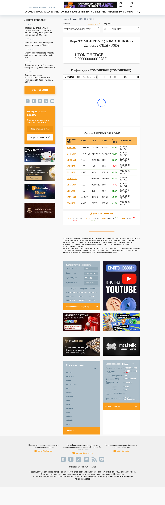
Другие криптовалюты (101, 213)
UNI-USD (71, 191)
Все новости (40, 90)
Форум (122, 12)
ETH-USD (71, 147)
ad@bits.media (123, 451)
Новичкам (71, 12)
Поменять (92, 24)
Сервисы (96, 12)
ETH (88, 218)
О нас (130, 12)
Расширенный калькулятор (77, 306)
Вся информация (112, 406)
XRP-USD (71, 166)
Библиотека (57, 12)
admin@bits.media (45, 451)
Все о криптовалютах (37, 12)
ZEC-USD (71, 203)
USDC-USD (72, 178)
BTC (70, 218)
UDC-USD (71, 185)
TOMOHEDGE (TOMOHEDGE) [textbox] (77, 29)
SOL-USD (71, 172)
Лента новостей (35, 19)
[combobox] (81, 29)
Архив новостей (82, 479)
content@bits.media (84, 453)
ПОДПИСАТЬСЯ (38, 137)
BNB (104, 218)
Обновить (70, 431)
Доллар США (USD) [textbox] (113, 29)
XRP (124, 218)
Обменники (84, 12)
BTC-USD (71, 154)
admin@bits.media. (115, 474)
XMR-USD (71, 197)
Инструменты (110, 12)
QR (130, 476)
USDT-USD (72, 160)
